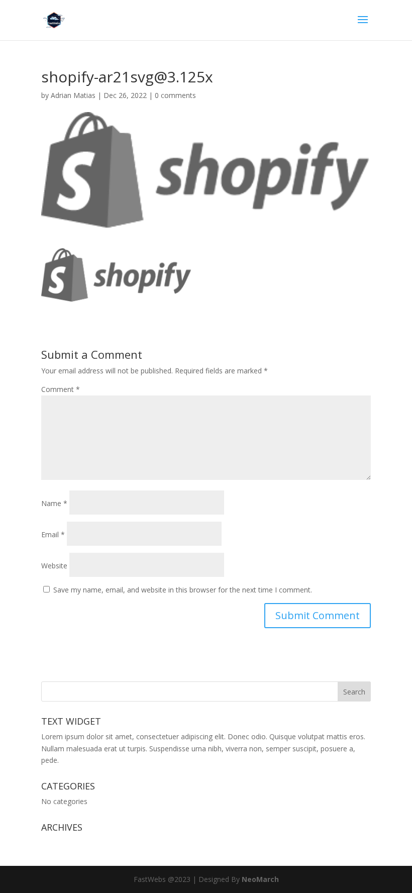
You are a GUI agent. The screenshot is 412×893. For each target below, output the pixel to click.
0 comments (175, 95)
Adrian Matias (73, 95)
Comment (60, 389)
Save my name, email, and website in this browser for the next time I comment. (182, 589)
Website (54, 565)
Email (53, 534)
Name (54, 503)
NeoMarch (260, 879)
